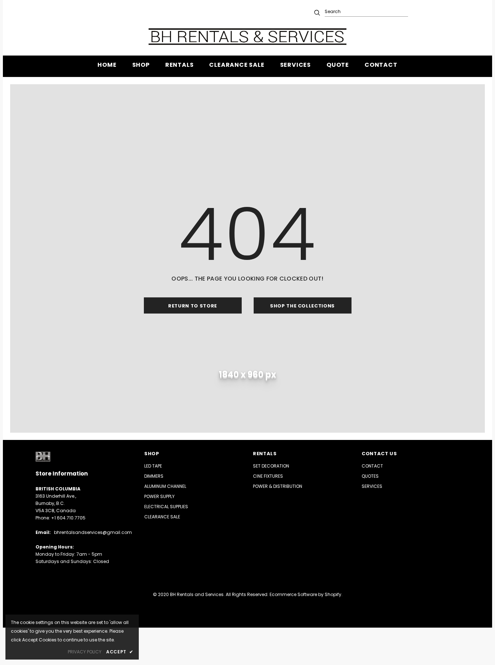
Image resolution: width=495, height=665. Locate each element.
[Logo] (247, 36)
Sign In (424, 11)
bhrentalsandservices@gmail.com (93, 532)
